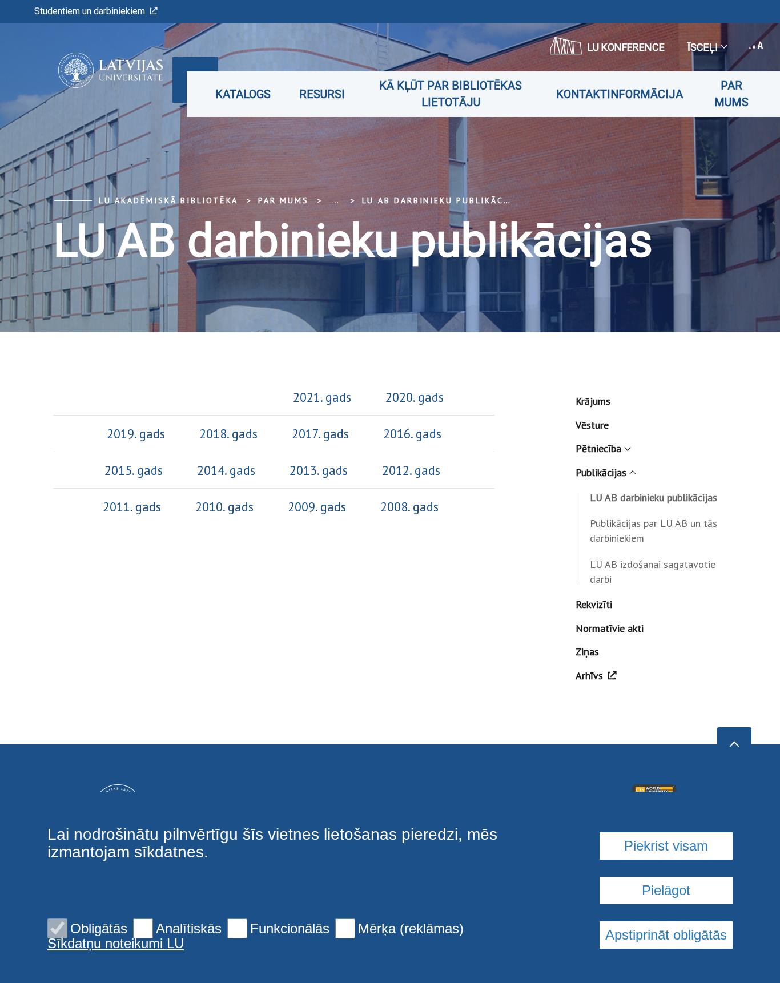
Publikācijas (601, 472)
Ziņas (587, 651)
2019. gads (136, 433)
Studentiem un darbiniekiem (89, 11)
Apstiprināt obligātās (666, 934)
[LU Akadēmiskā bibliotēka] (93, 70)
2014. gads (229, 470)
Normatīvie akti (610, 628)
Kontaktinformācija (619, 94)
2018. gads (230, 433)
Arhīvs (589, 675)
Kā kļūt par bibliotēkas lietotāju (450, 94)
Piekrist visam (666, 845)
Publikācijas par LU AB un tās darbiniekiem (653, 531)
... (335, 200)
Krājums (593, 401)
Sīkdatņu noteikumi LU (115, 943)
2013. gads (320, 470)
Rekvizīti (594, 604)
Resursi (322, 94)
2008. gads (411, 506)
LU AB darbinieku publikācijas (443, 200)
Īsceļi (702, 47)
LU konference (626, 47)
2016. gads (412, 433)
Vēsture (592, 425)
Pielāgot (666, 890)
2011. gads (132, 506)
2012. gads (406, 470)
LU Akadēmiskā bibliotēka (168, 200)
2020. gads (411, 397)
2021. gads (322, 397)
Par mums (731, 94)
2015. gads (133, 470)
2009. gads (315, 506)
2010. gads (223, 506)
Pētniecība (598, 448)
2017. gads (318, 433)
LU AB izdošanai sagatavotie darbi (652, 572)
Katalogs (243, 94)
